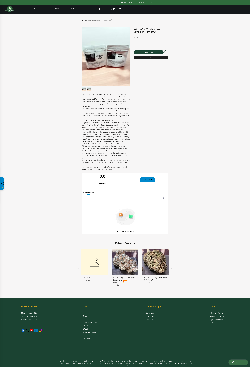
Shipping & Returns (216, 313)
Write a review (147, 180)
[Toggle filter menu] (164, 198)
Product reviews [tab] (89, 193)
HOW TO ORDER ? (90, 322)
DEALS (85, 326)
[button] (42, 9)
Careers (149, 323)
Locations (86, 319)
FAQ (211, 323)
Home (84, 20)
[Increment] (141, 45)
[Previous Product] (78, 268)
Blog (84, 335)
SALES (85, 329)
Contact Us (150, 313)
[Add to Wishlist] (166, 52)
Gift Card (86, 339)
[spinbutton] (138, 45)
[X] (27, 330)
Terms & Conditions (90, 332)
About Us (149, 320)
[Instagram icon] (40, 330)
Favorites (104, 9)
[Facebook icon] (23, 330)
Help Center (150, 316)
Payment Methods (216, 320)
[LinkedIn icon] (36, 330)
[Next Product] (172, 268)
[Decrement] (135, 45)
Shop (85, 316)
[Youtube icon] (31, 330)
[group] (125, 268)
